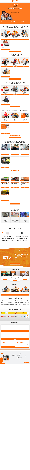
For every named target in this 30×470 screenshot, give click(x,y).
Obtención (14, 64)
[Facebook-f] (24, 362)
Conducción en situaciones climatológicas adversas (4, 183)
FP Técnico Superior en (24, 36)
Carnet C (24, 64)
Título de (5, 36)
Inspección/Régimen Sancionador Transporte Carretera (5, 163)
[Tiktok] (25, 362)
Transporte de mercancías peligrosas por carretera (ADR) (14, 183)
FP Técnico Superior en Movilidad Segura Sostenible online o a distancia (5, 47)
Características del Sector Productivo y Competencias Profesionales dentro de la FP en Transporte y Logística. (15, 277)
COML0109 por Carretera (5, 119)
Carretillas (5, 74)
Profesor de (5, 92)
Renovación (5, 64)
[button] (5, 39)
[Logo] (15, 1)
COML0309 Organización (15, 119)
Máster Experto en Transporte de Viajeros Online (5, 130)
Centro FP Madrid (5, 218)
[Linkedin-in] (27, 362)
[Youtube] (26, 362)
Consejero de (15, 36)
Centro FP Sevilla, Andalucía (24, 218)
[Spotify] (28, 362)
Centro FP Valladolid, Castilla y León (14, 218)
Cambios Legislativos (23, 183)
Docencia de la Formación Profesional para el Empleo (5, 102)
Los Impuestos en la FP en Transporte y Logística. (24, 276)
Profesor (15, 92)
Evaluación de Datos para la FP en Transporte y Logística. (5, 276)
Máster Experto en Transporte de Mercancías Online (24, 119)
